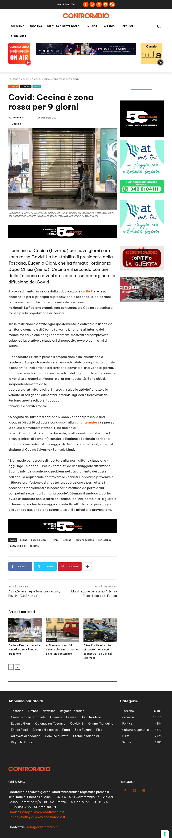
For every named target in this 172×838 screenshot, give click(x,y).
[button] (159, 26)
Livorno (67, 539)
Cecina (23, 539)
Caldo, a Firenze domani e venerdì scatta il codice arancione (24, 649)
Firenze (55, 539)
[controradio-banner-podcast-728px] (86, 54)
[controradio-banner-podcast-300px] (142, 175)
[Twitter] (99, 4)
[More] (87, 566)
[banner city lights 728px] (62, 237)
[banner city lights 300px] (142, 136)
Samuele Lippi (18, 545)
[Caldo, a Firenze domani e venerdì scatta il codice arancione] (25, 630)
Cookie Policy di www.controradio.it (36, 812)
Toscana (13, 79)
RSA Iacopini (104, 539)
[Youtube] (105, 4)
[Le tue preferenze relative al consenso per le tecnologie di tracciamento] (165, 834)
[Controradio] (86, 15)
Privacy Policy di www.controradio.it (36, 817)
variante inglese (86, 422)
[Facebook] (86, 4)
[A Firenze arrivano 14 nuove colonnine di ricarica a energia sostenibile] (62, 630)
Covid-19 (26, 79)
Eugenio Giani (38, 539)
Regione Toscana (85, 539)
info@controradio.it (42, 827)
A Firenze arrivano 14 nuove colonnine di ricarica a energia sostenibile (62, 649)
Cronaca (14, 639)
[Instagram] (92, 4)
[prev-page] (11, 667)
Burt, (89, 291)
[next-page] (17, 667)
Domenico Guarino (17, 120)
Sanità (37, 86)
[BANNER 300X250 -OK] (142, 235)
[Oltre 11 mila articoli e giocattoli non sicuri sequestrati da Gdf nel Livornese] (100, 630)
